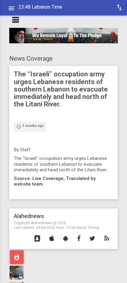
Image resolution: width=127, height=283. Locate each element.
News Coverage (31, 58)
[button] (37, 238)
